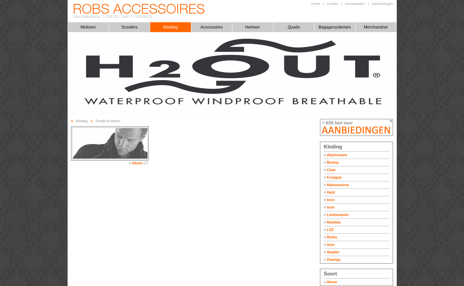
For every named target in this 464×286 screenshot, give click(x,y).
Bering (331, 162)
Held (329, 192)
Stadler (331, 252)
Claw (330, 170)
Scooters (129, 27)
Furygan (333, 177)
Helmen (252, 27)
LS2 (329, 230)
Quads (294, 27)
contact (332, 3)
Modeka (332, 222)
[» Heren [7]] (110, 143)
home (315, 3)
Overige (332, 259)
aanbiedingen (382, 3)
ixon (329, 245)
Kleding (170, 27)
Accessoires (211, 27)
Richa (330, 237)
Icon (329, 200)
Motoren (88, 27)
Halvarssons (336, 185)
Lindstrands (336, 215)
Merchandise (376, 27)
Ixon (329, 207)
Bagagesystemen (335, 27)
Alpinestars (335, 155)
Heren (330, 282)
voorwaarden (355, 3)
